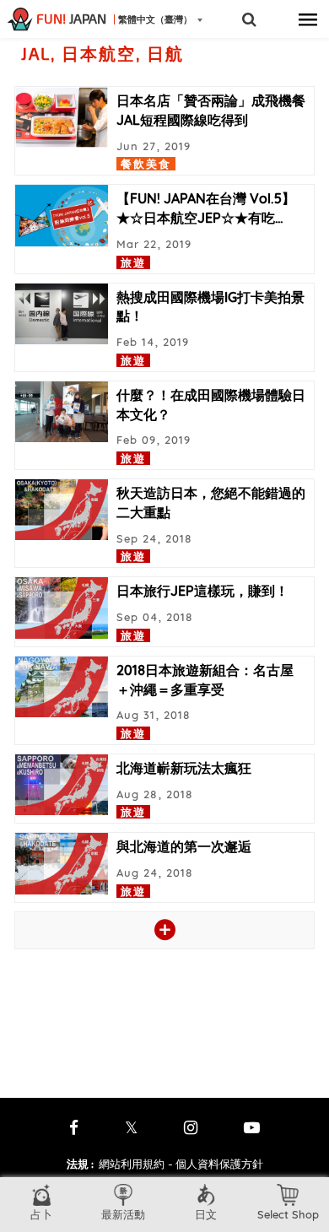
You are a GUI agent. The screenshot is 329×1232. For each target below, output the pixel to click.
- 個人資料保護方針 (215, 1163)
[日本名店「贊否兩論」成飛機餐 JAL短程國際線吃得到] (61, 117)
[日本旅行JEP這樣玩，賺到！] (61, 607)
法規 (80, 1163)
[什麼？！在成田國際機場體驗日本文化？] (61, 411)
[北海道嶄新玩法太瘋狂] (61, 784)
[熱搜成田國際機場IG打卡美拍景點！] (61, 314)
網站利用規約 (131, 1163)
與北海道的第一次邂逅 (183, 846)
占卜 (41, 1214)
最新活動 (123, 1214)
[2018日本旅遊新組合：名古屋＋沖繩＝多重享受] (61, 687)
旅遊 (133, 262)
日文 (206, 1214)
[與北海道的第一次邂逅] (61, 863)
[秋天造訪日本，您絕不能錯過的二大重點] (61, 509)
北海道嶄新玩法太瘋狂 (183, 767)
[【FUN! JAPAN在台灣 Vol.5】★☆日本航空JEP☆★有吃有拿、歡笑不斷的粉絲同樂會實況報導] (61, 215)
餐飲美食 (146, 163)
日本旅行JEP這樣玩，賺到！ (202, 590)
